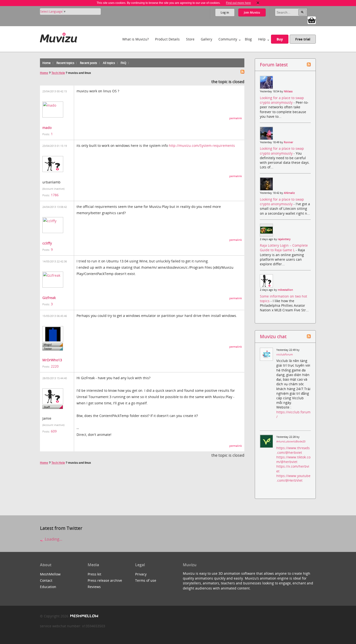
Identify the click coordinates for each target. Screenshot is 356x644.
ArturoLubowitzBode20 (290, 441)
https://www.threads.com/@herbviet (293, 450)
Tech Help (58, 73)
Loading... (53, 539)
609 (54, 431)
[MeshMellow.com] (83, 616)
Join (252, 12)
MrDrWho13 (52, 360)
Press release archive (105, 580)
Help (262, 39)
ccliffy (47, 243)
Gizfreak (49, 297)
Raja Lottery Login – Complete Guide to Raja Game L (284, 247)
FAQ (123, 63)
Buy (280, 39)
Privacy (141, 574)
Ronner (288, 142)
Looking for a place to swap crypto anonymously (282, 100)
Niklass (288, 91)
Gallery (206, 39)
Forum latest (274, 65)
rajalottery (284, 239)
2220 (55, 366)
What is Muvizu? (135, 39)
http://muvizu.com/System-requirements (202, 145)
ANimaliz (289, 193)
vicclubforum (284, 354)
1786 (55, 195)
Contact (46, 580)
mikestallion (285, 289)
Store (190, 39)
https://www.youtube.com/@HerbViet (293, 478)
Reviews (94, 586)
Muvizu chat (273, 336)
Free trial (302, 39)
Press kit (94, 574)
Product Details (167, 39)
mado (47, 127)
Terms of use (145, 580)
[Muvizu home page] (58, 36)
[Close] (257, 3)
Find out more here (238, 3)
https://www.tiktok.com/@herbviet (293, 459)
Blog (248, 39)
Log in (225, 12)
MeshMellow (50, 574)
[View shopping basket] (312, 20)
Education (48, 586)
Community (227, 39)
